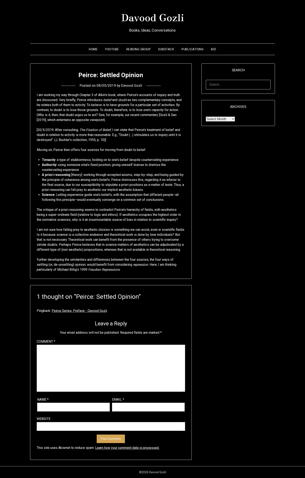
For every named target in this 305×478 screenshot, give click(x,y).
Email (118, 399)
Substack (166, 49)
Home (93, 49)
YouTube (112, 49)
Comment (46, 341)
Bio (213, 49)
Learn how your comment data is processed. (127, 448)
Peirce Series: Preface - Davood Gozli (79, 311)
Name (43, 399)
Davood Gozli (152, 17)
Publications (193, 49)
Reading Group (138, 49)
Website (43, 419)
